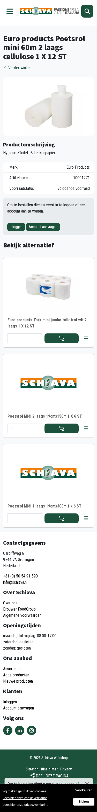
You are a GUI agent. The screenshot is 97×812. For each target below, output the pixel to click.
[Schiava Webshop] (49, 11)
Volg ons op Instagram (31, 730)
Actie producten (16, 675)
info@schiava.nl (15, 582)
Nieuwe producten (18, 681)
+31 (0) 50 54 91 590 (20, 576)
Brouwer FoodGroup (19, 609)
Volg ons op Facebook (7, 730)
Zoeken (87, 11)
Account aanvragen (43, 227)
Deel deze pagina (52, 776)
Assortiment (13, 668)
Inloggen (16, 227)
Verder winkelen (20, 67)
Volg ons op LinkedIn (19, 730)
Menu (10, 11)
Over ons (10, 602)
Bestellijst (85, 338)
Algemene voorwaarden (22, 615)
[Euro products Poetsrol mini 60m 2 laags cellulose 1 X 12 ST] (48, 106)
